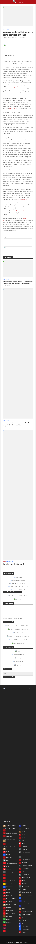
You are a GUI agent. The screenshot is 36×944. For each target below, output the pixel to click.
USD (13, 618)
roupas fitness (16, 87)
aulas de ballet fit (22, 199)
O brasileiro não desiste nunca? (13, 564)
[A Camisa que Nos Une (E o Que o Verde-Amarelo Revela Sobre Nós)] (18, 353)
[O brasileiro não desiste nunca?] (18, 494)
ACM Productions (25, 942)
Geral (4, 562)
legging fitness (13, 108)
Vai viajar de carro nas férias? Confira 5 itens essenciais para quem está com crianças (18, 283)
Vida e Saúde (6, 29)
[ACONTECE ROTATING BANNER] (17, 48)
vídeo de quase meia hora (19, 211)
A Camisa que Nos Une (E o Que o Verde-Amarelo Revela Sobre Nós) (16, 424)
